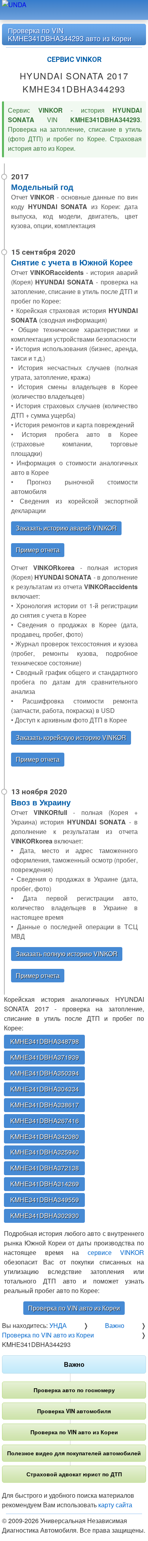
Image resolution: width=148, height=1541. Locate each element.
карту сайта (115, 1504)
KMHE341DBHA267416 (44, 1120)
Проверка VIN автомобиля (74, 1411)
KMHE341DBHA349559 (44, 1199)
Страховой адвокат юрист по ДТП (74, 1474)
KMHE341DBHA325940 (44, 1152)
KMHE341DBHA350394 (44, 1073)
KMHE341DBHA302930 (44, 1215)
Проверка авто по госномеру (74, 1390)
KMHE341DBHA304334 (44, 1088)
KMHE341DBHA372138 (44, 1167)
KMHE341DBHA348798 (44, 1041)
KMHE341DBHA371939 (44, 1057)
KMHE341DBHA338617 (44, 1104)
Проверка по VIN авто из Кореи (74, 1307)
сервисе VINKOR (116, 1252)
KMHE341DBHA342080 (44, 1136)
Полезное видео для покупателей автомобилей (74, 1453)
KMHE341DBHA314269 (44, 1183)
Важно (74, 1364)
